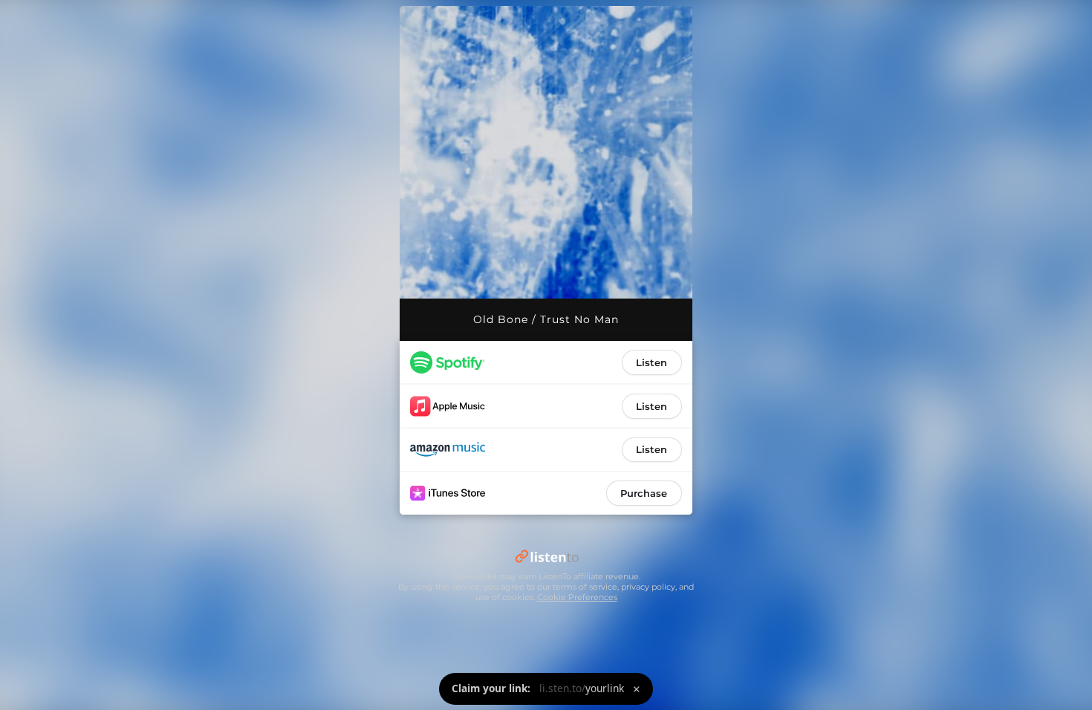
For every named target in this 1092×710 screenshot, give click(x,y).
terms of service (585, 587)
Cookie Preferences (577, 597)
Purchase (643, 493)
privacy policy (648, 587)
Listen (651, 362)
